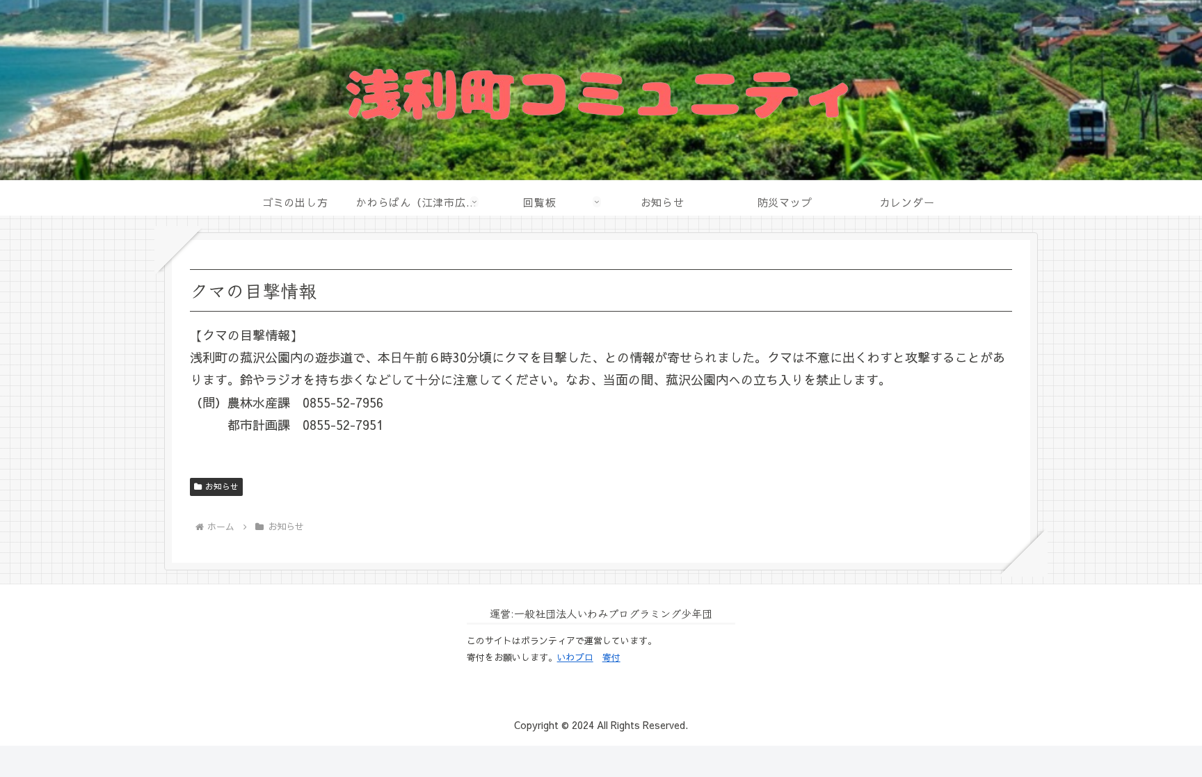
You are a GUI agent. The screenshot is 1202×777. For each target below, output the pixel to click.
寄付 (611, 657)
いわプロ (575, 657)
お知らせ (222, 486)
